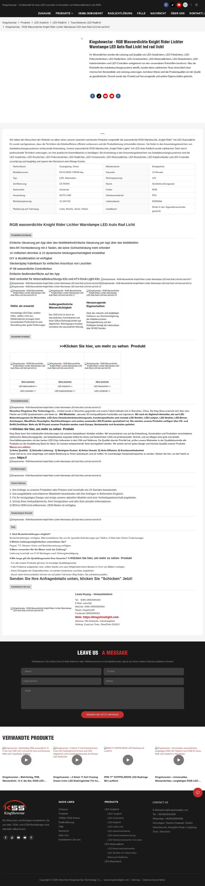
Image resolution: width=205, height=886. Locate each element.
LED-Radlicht (59, 22)
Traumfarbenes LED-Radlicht (85, 22)
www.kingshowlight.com (116, 879)
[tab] (102, 132)
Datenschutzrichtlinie (154, 879)
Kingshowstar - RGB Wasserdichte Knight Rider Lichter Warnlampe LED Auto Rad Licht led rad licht (57, 26)
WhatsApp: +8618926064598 (168, 818)
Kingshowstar (9, 22)
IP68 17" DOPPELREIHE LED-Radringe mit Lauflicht (126, 779)
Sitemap (136, 879)
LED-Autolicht (41, 22)
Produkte (25, 22)
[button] (204, 13)
